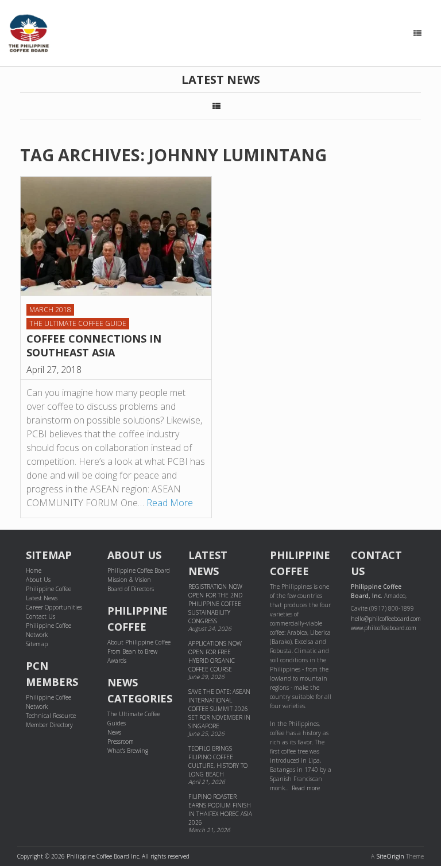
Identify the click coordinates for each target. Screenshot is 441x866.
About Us (38, 580)
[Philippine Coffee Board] (29, 33)
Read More (169, 502)
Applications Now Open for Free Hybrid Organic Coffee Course (215, 656)
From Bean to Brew (132, 651)
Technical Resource (51, 716)
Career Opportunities (54, 607)
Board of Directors (130, 589)
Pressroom (120, 741)
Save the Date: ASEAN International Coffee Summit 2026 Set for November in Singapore (219, 709)
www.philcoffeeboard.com (383, 628)
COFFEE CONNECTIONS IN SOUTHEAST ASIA (93, 345)
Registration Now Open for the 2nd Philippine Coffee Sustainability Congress (215, 603)
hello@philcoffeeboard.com (386, 619)
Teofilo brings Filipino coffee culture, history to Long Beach (217, 761)
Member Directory (49, 725)
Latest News (41, 598)
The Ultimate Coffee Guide (77, 323)
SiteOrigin (390, 856)
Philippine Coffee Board (138, 570)
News (114, 732)
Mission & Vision (129, 580)
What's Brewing (127, 751)
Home (33, 570)
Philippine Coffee (48, 589)
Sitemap (37, 644)
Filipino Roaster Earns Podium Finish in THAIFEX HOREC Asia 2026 (220, 809)
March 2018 (50, 309)
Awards (116, 661)
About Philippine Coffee (139, 642)
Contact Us (40, 616)
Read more (306, 788)
